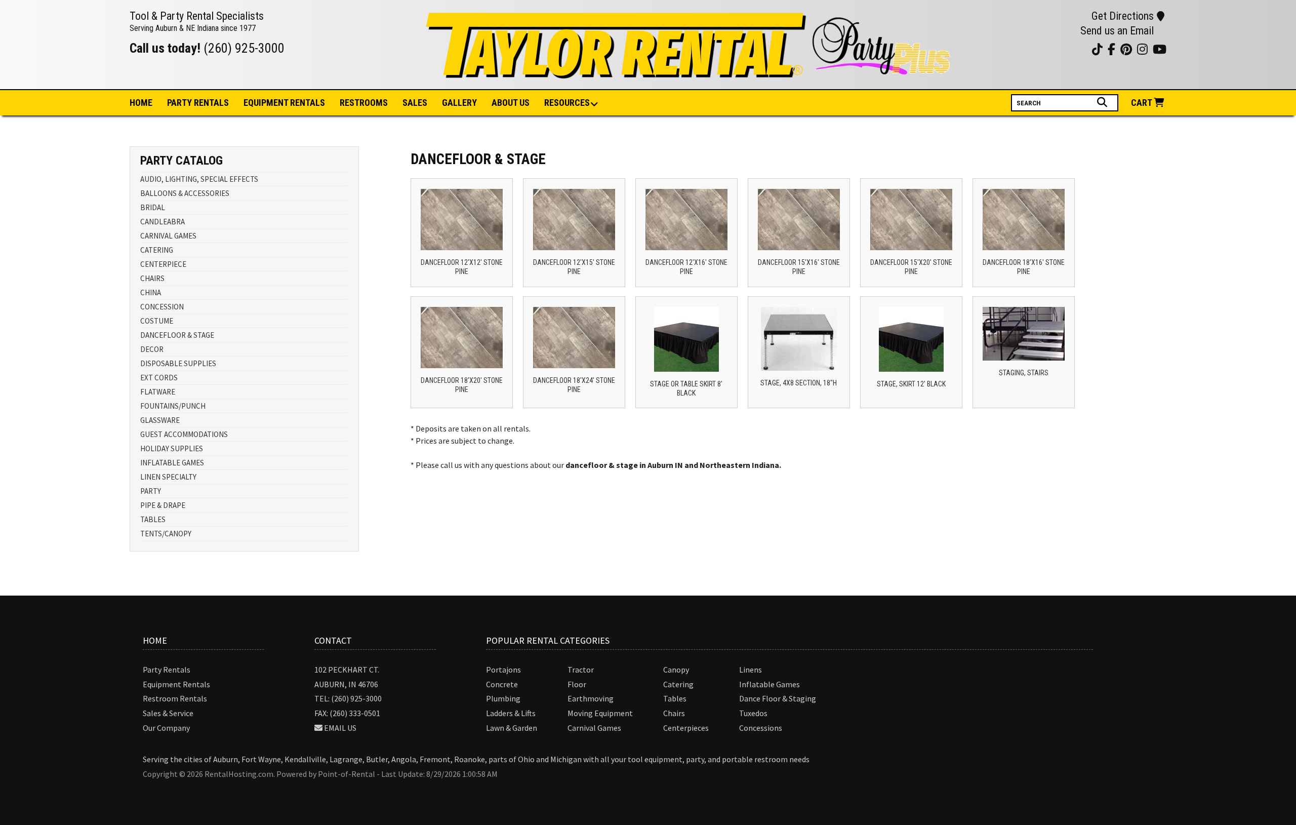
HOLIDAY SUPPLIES (171, 448)
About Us (511, 102)
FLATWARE (157, 392)
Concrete (502, 684)
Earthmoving (591, 698)
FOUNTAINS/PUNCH (173, 406)
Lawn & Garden (511, 728)
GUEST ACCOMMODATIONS (184, 434)
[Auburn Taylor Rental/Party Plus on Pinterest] (1055, 49)
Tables (674, 698)
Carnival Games (594, 728)
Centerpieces (686, 728)
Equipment (284, 102)
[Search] (1103, 102)
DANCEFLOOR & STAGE (177, 335)
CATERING (156, 250)
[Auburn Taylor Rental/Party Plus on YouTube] (1030, 49)
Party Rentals (166, 669)
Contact (333, 640)
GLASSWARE (160, 420)
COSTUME (156, 321)
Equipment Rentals (176, 684)
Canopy (676, 669)
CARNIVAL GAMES (168, 236)
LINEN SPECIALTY (168, 477)
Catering (678, 684)
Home (141, 102)
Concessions (760, 728)
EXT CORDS (159, 377)
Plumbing (503, 698)
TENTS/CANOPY (165, 533)
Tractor (581, 669)
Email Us (340, 728)
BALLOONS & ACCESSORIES (184, 193)
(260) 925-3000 (244, 48)
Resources (567, 102)
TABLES (153, 519)
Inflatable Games (769, 684)
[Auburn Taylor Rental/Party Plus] (689, 73)
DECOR (152, 349)
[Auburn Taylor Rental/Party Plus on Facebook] (1068, 49)
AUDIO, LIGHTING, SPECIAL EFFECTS (199, 179)
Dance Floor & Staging (777, 698)
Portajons (503, 669)
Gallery (459, 102)
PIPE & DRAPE (162, 505)
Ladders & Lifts (511, 713)
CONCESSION (162, 306)
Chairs (674, 713)
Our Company (166, 728)
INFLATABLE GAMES (172, 462)
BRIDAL (152, 207)
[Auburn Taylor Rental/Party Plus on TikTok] (1080, 49)
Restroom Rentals (175, 698)
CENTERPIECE (163, 264)
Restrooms (364, 102)
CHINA (150, 292)
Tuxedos (753, 713)
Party (198, 102)
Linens (750, 669)
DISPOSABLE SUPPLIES (178, 363)
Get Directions (1122, 16)
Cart (1142, 102)
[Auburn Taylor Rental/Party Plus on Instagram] (1042, 49)
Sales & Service (168, 713)
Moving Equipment (600, 713)
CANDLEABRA (162, 221)
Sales (414, 102)
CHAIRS (152, 278)
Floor (577, 684)
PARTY (150, 491)
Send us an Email (1117, 30)
